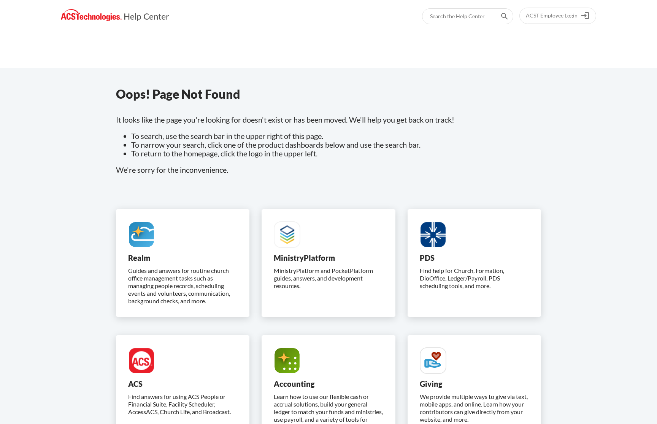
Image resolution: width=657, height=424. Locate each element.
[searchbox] (499, 16)
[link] (115, 15)
